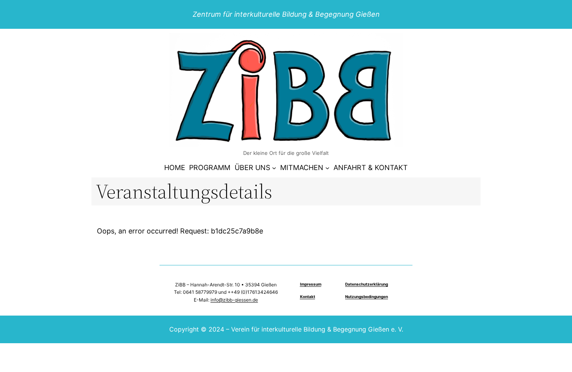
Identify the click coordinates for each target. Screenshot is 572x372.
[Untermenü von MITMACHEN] (327, 168)
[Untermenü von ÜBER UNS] (274, 168)
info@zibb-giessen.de (234, 300)
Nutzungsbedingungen (366, 296)
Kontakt (307, 296)
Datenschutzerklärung (366, 284)
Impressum (310, 284)
